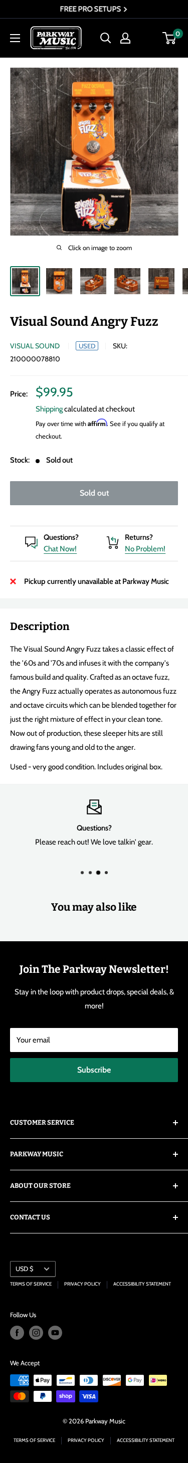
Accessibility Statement (142, 1284)
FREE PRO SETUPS (91, 9)
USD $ (24, 1269)
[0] (169, 38)
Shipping (49, 408)
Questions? (61, 537)
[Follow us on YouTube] (55, 1333)
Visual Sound (35, 345)
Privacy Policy (82, 1284)
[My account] (125, 38)
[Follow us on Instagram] (36, 1333)
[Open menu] (15, 38)
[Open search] (105, 38)
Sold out (94, 493)
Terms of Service (31, 1284)
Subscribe (94, 1070)
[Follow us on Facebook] (17, 1333)
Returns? (139, 537)
